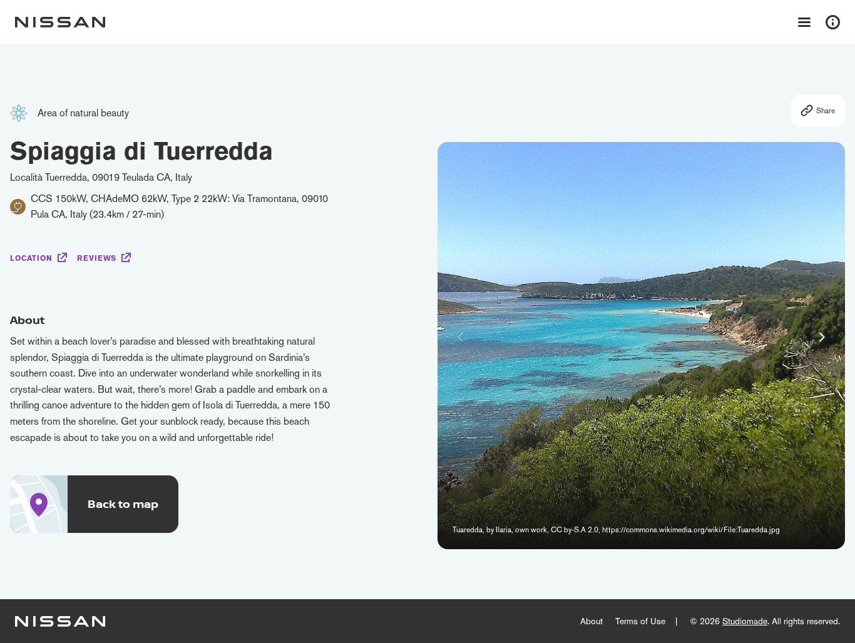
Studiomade (744, 621)
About (591, 621)
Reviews (96, 258)
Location (31, 258)
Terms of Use (640, 621)
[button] (822, 337)
